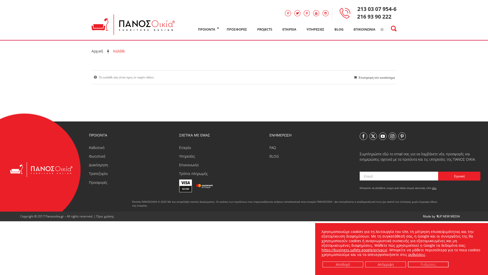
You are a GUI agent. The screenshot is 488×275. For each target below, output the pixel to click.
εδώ (434, 188)
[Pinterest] (402, 136)
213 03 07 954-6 (376, 8)
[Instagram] (392, 136)
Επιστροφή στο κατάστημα (377, 77)
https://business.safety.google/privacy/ (354, 250)
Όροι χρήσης (105, 216)
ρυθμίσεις (416, 254)
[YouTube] (383, 136)
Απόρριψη (386, 264)
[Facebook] (363, 136)
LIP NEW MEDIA (449, 216)
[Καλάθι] (388, 29)
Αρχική (97, 51)
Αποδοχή (343, 264)
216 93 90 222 (374, 16)
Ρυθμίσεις (428, 264)
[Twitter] (373, 136)
